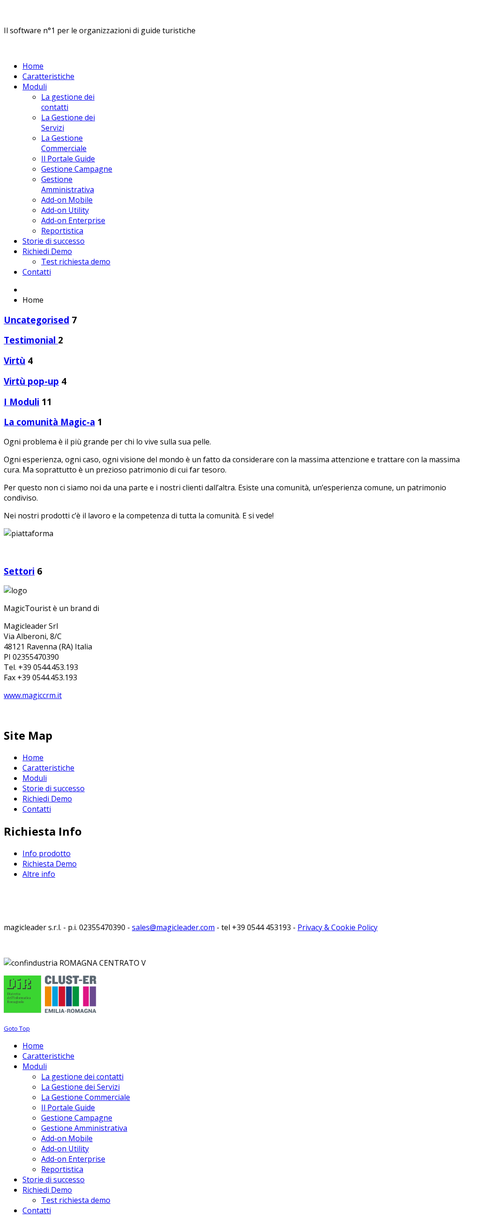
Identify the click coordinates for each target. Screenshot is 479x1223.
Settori (19, 571)
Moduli (34, 778)
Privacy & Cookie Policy (337, 927)
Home (33, 757)
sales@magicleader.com (173, 927)
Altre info (38, 874)
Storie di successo (53, 788)
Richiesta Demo (49, 864)
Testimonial (31, 340)
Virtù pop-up (31, 381)
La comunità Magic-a (49, 422)
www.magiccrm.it (33, 695)
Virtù (14, 360)
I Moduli (21, 402)
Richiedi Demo (47, 798)
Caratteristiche (48, 768)
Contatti (36, 809)
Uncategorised (36, 320)
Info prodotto (46, 853)
